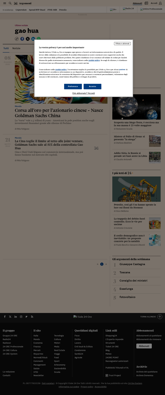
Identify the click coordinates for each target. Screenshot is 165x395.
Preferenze (73, 86)
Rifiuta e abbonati (122, 43)
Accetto (92, 86)
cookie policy (94, 60)
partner (122, 69)
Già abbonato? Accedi (83, 93)
